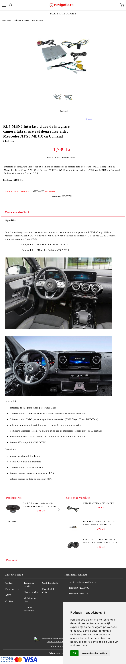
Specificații (12, 220)
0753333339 (83, 594)
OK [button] (74, 653)
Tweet (89, 119)
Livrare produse (31, 592)
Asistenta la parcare (21, 20)
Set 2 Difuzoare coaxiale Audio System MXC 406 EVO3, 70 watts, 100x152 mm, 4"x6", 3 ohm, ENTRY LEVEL (41, 505)
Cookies (9, 601)
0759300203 (38, 191)
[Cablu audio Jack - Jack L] (73, 509)
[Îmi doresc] (118, 190)
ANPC (8, 595)
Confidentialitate (50, 583)
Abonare (12, 521)
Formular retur (12, 589)
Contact (9, 583)
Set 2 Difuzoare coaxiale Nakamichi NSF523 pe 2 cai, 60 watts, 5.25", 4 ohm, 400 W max (101, 541)
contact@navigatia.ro (86, 582)
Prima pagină (6, 20)
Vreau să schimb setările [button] (94, 653)
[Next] (58, 509)
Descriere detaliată (17, 212)
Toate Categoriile (63, 13)
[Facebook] (68, 599)
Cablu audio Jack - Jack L (99, 503)
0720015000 (83, 588)
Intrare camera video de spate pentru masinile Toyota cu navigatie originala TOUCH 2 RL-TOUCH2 (101, 523)
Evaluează (64, 111)
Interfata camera (37, 20)
